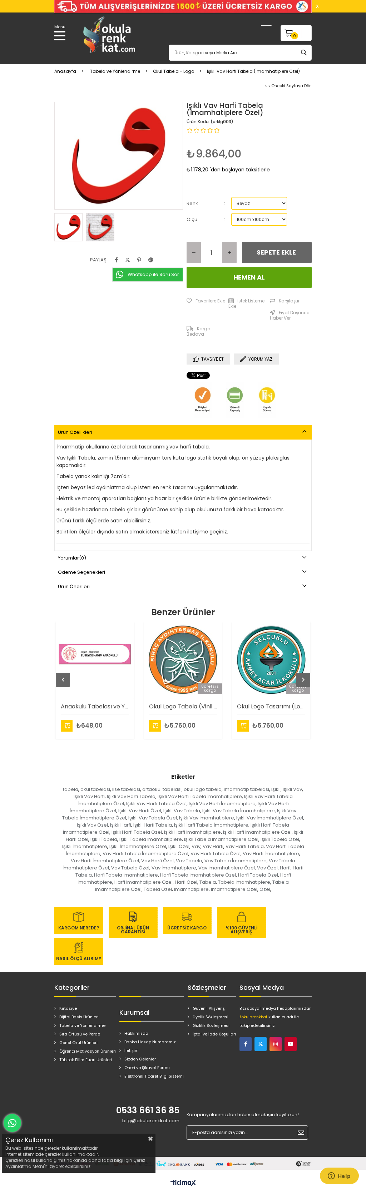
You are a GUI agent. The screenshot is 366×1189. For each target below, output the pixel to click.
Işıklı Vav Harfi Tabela (131, 796)
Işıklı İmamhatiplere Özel (137, 846)
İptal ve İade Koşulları (214, 1034)
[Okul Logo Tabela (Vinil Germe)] (183, 660)
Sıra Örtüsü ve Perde (79, 1034)
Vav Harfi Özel (157, 860)
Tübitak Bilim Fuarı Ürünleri (85, 1060)
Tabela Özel (158, 889)
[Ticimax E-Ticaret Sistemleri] (183, 1183)
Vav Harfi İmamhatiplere (271, 853)
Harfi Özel (186, 882)
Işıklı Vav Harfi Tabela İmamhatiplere (200, 796)
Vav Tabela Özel (130, 867)
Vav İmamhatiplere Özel (226, 867)
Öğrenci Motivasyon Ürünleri (87, 1051)
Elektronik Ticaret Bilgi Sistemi (154, 1076)
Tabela (207, 882)
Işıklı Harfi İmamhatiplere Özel (257, 832)
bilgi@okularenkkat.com (150, 1120)
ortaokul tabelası (162, 789)
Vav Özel (267, 867)
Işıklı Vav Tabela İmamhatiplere (238, 810)
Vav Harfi (213, 846)
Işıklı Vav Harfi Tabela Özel (156, 803)
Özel (264, 889)
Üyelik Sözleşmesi (210, 1017)
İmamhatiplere (191, 889)
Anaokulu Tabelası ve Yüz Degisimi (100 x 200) (95, 706)
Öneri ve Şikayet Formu (147, 1067)
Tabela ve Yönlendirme (82, 1025)
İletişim (131, 1050)
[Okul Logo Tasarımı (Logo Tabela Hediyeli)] (271, 660)
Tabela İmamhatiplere (244, 882)
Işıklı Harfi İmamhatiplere (192, 832)
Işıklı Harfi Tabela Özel (137, 832)
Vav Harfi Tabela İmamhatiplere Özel (145, 853)
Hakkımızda (136, 1033)
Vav (196, 846)
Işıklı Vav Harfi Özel (139, 810)
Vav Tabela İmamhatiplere (235, 860)
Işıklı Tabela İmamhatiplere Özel (221, 839)
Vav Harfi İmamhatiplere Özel (105, 860)
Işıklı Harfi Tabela (152, 825)
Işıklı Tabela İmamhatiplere (150, 839)
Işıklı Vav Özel (92, 825)
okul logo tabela (203, 789)
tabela (70, 789)
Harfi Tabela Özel (258, 875)
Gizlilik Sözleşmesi (211, 1025)
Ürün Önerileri (74, 586)
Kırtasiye (68, 1008)
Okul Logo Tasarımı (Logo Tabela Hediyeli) (271, 706)
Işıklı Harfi (120, 825)
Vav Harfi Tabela (245, 846)
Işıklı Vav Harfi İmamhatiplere (222, 803)
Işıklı (276, 789)
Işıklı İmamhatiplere (84, 846)
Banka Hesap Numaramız (150, 1042)
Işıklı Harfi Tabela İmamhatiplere (211, 825)
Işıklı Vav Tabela (181, 810)
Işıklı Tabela (103, 839)
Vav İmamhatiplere (174, 867)
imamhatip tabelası (246, 789)
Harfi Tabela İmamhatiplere (126, 875)
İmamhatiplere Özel (234, 889)
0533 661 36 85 (147, 1110)
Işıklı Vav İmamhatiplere (206, 817)
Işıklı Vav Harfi (89, 796)
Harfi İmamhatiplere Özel (143, 882)
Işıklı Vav (292, 789)
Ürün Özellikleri (75, 432)
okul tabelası (95, 789)
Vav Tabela (189, 860)
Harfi (285, 867)
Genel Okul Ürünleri (78, 1042)
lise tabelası (126, 789)
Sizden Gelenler (140, 1059)
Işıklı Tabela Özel (280, 839)
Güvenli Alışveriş (209, 1008)
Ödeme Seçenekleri (81, 572)
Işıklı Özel (178, 846)
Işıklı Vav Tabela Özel (152, 817)
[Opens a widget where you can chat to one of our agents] (339, 1176)
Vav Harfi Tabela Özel (216, 853)
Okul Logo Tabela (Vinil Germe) (183, 706)
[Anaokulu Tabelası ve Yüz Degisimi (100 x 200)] (95, 660)
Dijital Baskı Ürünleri (79, 1017)
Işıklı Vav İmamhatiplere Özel (269, 817)
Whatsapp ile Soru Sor (153, 274)
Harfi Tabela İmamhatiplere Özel (198, 875)
